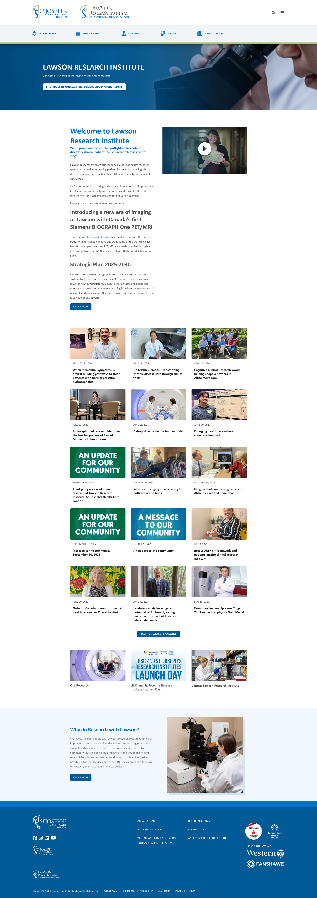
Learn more (80, 306)
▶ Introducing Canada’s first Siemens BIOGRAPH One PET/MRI (84, 87)
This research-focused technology (90, 237)
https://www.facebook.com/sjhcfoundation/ (35, 862)
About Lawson (214, 33)
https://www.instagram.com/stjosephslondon (41, 838)
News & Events (92, 33)
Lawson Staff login (185, 891)
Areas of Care (146, 821)
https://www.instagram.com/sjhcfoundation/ (41, 862)
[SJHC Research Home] (105, 12)
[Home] (50, 12)
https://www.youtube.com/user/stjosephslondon (53, 838)
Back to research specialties (158, 634)
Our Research (47, 33)
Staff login (164, 891)
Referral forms (199, 821)
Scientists (134, 33)
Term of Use (128, 891)
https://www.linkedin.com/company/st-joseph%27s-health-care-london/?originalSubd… (47, 838)
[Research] (70, 874)
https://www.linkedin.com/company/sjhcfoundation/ (47, 862)
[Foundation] (70, 850)
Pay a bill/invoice (149, 829)
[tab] (282, 13)
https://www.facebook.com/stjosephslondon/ (35, 838)
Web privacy (110, 891)
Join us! (172, 33)
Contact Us (196, 829)
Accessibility (146, 891)
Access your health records (207, 838)
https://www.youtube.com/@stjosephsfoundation (53, 862)
